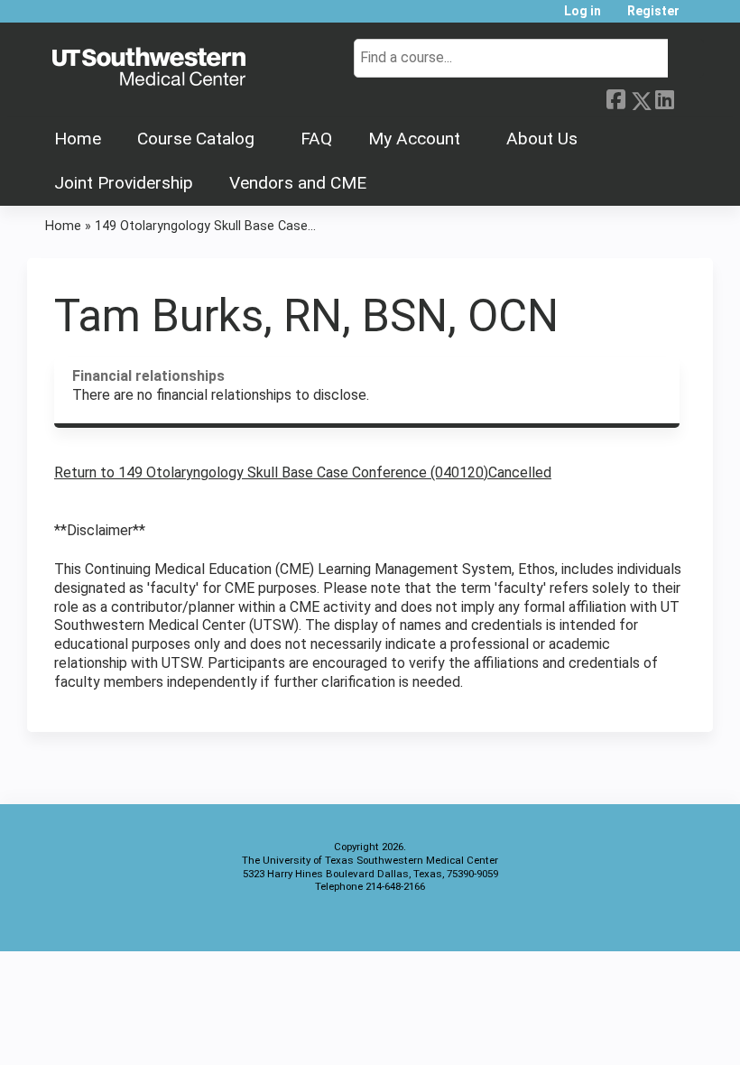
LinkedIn (664, 97)
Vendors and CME (297, 182)
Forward (689, 97)
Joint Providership (123, 182)
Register (653, 11)
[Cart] (698, 18)
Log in (582, 11)
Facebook (615, 97)
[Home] (149, 68)
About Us (542, 138)
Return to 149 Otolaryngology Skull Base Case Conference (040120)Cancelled (302, 472)
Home (77, 138)
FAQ (316, 138)
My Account (414, 138)
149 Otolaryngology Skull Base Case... (205, 226)
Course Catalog (195, 138)
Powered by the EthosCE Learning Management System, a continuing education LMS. (649, 922)
